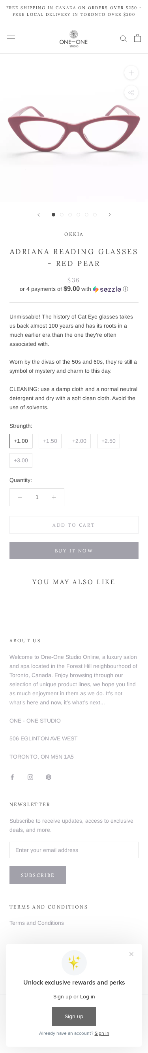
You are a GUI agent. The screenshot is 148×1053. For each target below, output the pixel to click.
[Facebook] (12, 777)
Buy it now (74, 551)
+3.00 (21, 460)
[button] (74, 289)
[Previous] (38, 214)
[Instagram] (30, 777)
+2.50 (108, 441)
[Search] (123, 38)
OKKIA (74, 234)
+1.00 (21, 441)
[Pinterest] (48, 777)
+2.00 (79, 441)
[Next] (110, 214)
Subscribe (38, 875)
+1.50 (50, 441)
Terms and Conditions (36, 923)
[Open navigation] (11, 38)
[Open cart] (137, 38)
